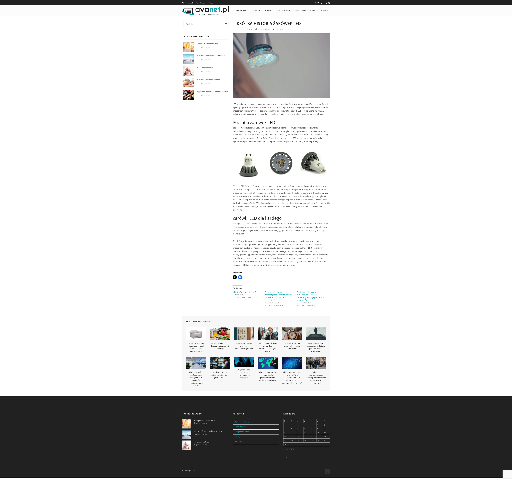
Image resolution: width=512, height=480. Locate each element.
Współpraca (201, 3)
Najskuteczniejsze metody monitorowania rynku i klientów (220, 375)
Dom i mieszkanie (284, 10)
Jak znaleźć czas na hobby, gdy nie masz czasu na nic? (292, 346)
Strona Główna (241, 10)
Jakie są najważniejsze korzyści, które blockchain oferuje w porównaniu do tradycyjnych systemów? (292, 377)
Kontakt (211, 3)
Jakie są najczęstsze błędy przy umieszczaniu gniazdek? (244, 346)
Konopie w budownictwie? (207, 43)
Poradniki (257, 10)
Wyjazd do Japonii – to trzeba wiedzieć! (212, 91)
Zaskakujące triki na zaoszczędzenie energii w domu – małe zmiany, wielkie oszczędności (278, 296)
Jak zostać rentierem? (205, 67)
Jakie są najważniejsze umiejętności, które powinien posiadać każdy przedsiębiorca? (268, 376)
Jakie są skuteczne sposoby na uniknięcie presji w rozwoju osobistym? (316, 347)
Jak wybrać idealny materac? (208, 79)
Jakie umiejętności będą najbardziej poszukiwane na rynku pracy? (268, 347)
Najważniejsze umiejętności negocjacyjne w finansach (244, 374)
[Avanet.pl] (205, 10)
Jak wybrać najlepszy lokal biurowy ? (211, 55)
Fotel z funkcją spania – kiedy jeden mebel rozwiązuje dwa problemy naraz (196, 347)
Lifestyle (268, 10)
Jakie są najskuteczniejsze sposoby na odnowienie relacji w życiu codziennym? (316, 377)
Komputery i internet (319, 10)
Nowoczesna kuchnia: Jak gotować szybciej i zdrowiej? (220, 346)
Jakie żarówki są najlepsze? (244, 292)
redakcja (206, 47)
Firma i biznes (300, 10)
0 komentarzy (264, 29)
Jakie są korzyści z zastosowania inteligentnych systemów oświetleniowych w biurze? (196, 379)
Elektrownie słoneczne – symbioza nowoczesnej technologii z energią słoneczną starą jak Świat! (310, 296)
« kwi (285, 457)
